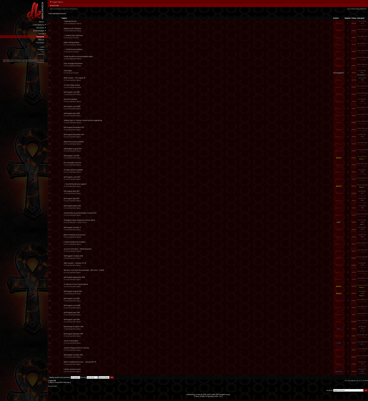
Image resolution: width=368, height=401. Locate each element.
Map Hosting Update (71, 42)
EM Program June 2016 (72, 305)
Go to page (349, 380)
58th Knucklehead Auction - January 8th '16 (80, 362)
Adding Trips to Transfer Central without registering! (83, 120)
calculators (38, 24)
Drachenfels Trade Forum (76, 222)
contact (40, 42)
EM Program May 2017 (72, 191)
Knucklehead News (73, 23)
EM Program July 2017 (71, 156)
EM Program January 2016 (73, 355)
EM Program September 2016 (74, 277)
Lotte (338, 343)
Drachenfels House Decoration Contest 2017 (80, 213)
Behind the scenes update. (74, 142)
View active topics (71, 9)
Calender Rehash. (70, 21)
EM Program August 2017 (73, 149)
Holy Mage (68, 71)
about (41, 39)
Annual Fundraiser (70, 99)
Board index (54, 5)
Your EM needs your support (76, 184)
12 (363, 380)
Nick (338, 329)
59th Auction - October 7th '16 (75, 263)
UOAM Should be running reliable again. (78, 56)
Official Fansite (13, 59)
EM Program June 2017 (72, 177)
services (40, 27)
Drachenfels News (73, 80)
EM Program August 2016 (73, 291)
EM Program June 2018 (72, 106)
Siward (338, 158)
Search (41, 54)
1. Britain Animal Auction (72, 369)
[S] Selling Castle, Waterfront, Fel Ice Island (79, 220)
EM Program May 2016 (72, 312)
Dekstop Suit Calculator (72, 28)
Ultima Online (22, 59)
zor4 (338, 222)
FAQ (42, 52)
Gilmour (338, 23)
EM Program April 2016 (72, 319)
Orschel (338, 371)
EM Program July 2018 (72, 92)
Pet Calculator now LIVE (72, 163)
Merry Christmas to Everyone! (74, 235)
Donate (363, 2)
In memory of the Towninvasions (76, 284)
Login (42, 47)
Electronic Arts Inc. (9, 60)
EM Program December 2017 (74, 127)
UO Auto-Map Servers (72, 85)
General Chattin (72, 38)
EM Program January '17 (72, 227)
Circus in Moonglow (71, 341)
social (41, 33)
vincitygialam (338, 73)
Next (366, 380)
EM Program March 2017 (72, 206)
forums (40, 36)
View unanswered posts (57, 9)
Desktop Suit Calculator (74, 35)
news (41, 21)
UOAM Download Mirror (74, 49)
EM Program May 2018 (72, 113)
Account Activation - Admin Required (77, 249)
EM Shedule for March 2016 (73, 327)
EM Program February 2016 (73, 334)
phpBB (198, 394)
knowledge (38, 30)
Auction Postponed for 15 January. (76, 348)
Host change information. (73, 63)
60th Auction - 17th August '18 (74, 78)
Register (41, 49)
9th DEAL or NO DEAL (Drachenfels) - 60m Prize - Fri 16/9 (84, 270)
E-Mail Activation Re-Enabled (74, 242)
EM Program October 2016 (73, 256)
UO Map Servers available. (73, 170)
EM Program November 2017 (74, 134)
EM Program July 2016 (72, 298)
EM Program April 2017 (72, 198)
